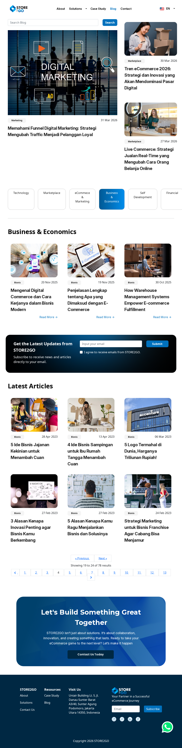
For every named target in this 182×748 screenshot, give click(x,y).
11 (139, 572)
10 (127, 572)
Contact (126, 8)
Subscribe (153, 709)
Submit (157, 344)
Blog (113, 8)
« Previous (82, 558)
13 (164, 572)
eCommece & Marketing (82, 197)
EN (167, 8)
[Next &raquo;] (91, 577)
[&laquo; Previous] (15, 572)
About (61, 8)
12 (152, 572)
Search (110, 22)
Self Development (143, 195)
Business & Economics (112, 197)
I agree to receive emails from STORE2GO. (112, 352)
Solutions (75, 8)
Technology (21, 193)
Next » (103, 558)
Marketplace (51, 193)
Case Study (98, 8)
